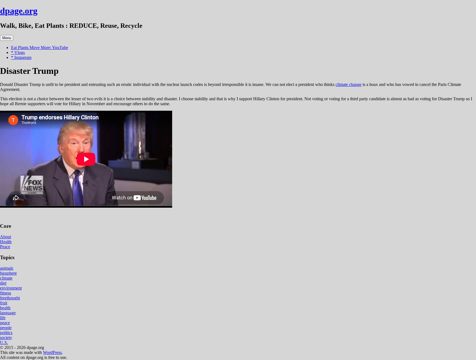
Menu (6, 38)
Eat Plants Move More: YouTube (39, 47)
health (5, 307)
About (5, 236)
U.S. (4, 342)
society (6, 337)
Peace (5, 246)
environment (11, 288)
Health (6, 241)
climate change (348, 84)
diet (3, 283)
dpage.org (18, 11)
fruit (3, 303)
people (6, 327)
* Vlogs (18, 52)
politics (6, 332)
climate (6, 278)
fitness (5, 293)
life (3, 317)
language (8, 312)
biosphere (8, 273)
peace (5, 322)
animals (6, 268)
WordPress (52, 352)
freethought (10, 298)
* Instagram (21, 57)
